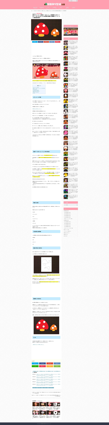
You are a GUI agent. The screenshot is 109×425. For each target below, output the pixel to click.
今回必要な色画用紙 (36, 90)
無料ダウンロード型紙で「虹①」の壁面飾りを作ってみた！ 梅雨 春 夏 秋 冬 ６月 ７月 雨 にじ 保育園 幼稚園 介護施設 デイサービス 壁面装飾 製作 (73, 169)
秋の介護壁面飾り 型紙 (49, 371)
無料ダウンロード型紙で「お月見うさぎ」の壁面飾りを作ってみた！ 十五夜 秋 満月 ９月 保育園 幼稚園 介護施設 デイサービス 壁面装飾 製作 (73, 74)
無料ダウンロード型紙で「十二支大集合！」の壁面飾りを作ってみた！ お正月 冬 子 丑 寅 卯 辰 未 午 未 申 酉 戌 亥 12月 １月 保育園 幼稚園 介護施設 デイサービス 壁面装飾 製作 (73, 186)
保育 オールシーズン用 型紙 (68, 218)
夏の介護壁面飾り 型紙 (67, 223)
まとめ (34, 93)
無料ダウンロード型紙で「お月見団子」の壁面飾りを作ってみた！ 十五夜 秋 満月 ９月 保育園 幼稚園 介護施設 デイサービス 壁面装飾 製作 (73, 95)
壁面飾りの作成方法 (36, 92)
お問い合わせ (73, 7)
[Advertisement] (40, 49)
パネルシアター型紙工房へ (54, 7)
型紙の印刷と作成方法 (36, 91)
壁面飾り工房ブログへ (61, 7)
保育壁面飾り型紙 (35, 7)
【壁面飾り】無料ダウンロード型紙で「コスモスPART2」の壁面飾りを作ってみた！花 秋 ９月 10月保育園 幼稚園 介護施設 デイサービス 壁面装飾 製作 (73, 69)
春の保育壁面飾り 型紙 (67, 212)
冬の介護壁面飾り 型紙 (67, 226)
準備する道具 (35, 89)
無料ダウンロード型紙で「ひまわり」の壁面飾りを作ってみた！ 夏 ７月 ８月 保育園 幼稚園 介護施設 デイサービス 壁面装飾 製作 (73, 153)
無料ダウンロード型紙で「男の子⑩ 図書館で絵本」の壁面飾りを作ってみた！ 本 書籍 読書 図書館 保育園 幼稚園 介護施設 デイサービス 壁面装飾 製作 (48, 375)
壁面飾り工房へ (67, 7)
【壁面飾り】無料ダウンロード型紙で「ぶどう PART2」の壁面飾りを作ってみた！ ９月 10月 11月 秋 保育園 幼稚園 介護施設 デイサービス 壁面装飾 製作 (73, 127)
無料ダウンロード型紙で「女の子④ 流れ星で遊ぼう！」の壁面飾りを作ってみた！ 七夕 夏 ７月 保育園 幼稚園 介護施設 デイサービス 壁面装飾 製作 (73, 180)
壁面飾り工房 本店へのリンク (36, 108)
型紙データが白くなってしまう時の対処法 (39, 88)
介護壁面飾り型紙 (42, 7)
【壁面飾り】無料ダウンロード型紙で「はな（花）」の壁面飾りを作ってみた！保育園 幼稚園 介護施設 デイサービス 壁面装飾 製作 (73, 85)
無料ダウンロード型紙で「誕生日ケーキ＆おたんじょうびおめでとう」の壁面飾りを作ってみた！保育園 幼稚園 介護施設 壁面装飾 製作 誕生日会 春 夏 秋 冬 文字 (73, 143)
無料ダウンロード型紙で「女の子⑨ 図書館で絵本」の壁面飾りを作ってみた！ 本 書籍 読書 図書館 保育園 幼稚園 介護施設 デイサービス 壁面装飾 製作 (48, 382)
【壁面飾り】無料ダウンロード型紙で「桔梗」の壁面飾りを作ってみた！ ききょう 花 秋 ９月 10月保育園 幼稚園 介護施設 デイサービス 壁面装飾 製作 (73, 191)
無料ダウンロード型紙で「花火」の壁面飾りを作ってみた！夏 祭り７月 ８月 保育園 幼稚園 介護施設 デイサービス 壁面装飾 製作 (73, 196)
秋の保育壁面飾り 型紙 (51, 387)
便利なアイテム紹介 (48, 7)
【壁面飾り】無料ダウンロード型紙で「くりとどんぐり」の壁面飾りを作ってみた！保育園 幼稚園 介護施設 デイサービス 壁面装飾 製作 (73, 116)
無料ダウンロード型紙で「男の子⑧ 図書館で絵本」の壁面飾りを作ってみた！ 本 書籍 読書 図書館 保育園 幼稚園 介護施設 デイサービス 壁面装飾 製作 (48, 385)
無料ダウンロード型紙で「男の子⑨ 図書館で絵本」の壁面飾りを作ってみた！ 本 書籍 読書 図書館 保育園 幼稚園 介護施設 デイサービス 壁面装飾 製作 (48, 380)
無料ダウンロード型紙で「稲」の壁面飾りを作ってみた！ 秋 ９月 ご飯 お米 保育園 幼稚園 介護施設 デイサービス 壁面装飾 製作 (46, 395)
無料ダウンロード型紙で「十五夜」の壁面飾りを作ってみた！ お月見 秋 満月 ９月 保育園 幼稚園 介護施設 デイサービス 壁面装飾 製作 (73, 47)
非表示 (40, 85)
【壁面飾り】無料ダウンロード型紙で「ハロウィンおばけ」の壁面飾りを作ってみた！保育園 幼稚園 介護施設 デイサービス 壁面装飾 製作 (73, 111)
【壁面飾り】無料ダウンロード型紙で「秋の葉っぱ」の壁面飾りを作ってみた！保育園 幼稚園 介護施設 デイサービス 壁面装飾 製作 (73, 58)
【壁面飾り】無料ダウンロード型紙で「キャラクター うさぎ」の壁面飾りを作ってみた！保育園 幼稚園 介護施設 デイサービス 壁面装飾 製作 (73, 90)
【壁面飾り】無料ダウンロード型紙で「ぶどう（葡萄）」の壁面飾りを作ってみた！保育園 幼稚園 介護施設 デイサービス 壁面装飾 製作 (73, 132)
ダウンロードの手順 (36, 87)
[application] (71, 32)
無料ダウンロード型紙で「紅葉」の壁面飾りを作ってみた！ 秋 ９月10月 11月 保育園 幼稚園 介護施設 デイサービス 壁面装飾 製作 (47, 393)
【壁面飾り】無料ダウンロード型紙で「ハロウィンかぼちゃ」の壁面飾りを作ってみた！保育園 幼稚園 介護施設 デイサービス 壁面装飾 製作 (73, 137)
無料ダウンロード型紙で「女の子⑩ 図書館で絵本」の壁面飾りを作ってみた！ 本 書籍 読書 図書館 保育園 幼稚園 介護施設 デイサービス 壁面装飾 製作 (48, 377)
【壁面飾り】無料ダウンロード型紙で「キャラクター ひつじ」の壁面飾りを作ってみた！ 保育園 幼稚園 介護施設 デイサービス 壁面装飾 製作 (73, 148)
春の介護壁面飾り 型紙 (67, 221)
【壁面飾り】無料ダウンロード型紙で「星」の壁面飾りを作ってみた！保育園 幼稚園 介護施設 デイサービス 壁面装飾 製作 (73, 100)
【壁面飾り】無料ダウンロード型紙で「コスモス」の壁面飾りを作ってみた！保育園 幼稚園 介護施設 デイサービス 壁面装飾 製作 (73, 52)
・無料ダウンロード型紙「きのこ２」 (38, 344)
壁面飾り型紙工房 (43, 423)
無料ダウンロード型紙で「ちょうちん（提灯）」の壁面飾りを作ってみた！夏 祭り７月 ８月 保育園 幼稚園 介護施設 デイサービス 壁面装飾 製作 (73, 63)
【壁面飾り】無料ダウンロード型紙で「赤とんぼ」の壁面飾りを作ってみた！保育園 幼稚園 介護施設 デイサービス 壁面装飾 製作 (73, 42)
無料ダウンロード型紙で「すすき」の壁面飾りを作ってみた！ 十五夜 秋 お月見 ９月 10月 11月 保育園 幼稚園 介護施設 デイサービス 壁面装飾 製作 (73, 80)
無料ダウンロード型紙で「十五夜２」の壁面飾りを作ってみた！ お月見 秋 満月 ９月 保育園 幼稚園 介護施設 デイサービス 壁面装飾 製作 (73, 106)
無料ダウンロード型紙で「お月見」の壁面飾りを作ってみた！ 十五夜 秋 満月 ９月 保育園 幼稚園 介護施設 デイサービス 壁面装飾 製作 (73, 174)
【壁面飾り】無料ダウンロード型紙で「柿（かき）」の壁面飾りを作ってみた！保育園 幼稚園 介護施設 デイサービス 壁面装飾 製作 (73, 121)
